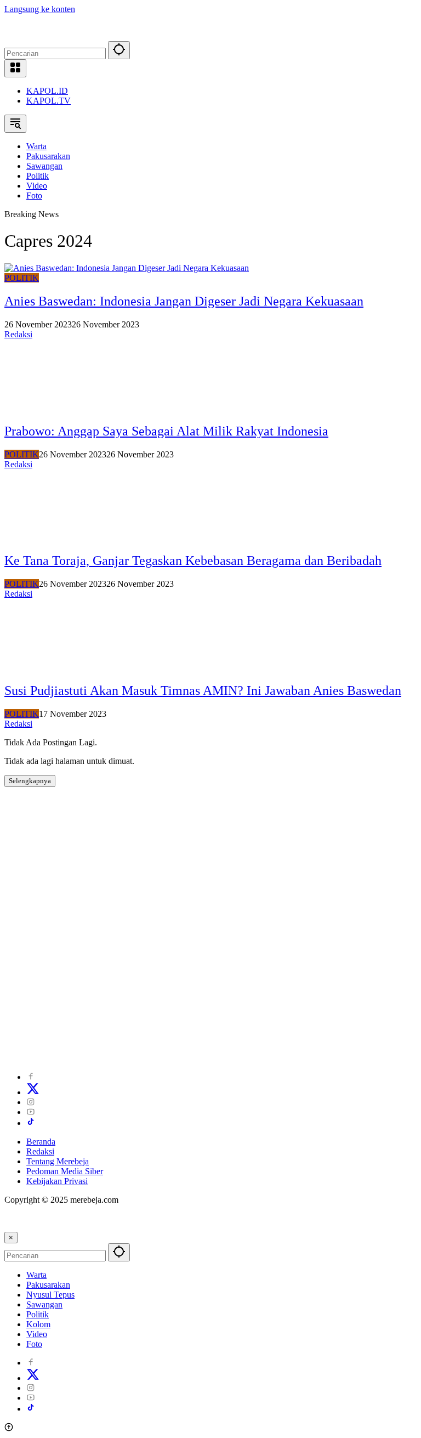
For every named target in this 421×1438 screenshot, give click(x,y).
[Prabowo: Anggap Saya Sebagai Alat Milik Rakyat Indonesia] (53, 407)
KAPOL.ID (47, 90)
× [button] (11, 1237)
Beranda (40, 1141)
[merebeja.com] (52, 36)
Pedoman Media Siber (64, 1171)
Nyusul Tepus (50, 1294)
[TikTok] (30, 1123)
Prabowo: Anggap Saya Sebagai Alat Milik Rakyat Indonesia (166, 431)
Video (36, 1334)
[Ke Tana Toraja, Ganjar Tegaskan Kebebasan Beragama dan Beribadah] (53, 537)
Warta (36, 1275)
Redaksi (18, 334)
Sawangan (44, 1304)
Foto (34, 1344)
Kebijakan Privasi (57, 1181)
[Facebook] (30, 1077)
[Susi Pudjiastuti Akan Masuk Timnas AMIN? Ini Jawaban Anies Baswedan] (53, 667)
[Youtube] (30, 1112)
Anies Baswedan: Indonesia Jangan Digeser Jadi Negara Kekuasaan (183, 301)
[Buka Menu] (15, 68)
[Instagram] (30, 1102)
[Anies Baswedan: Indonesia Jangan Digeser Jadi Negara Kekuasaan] (126, 268)
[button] (119, 50)
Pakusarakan (48, 1284)
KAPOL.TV (48, 100)
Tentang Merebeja (57, 1161)
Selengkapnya (30, 781)
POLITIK (21, 277)
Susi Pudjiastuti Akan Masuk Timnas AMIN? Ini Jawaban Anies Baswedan (202, 690)
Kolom (38, 1324)
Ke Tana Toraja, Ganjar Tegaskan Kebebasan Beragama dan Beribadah (193, 560)
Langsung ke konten (39, 9)
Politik (37, 1314)
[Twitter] (32, 1092)
